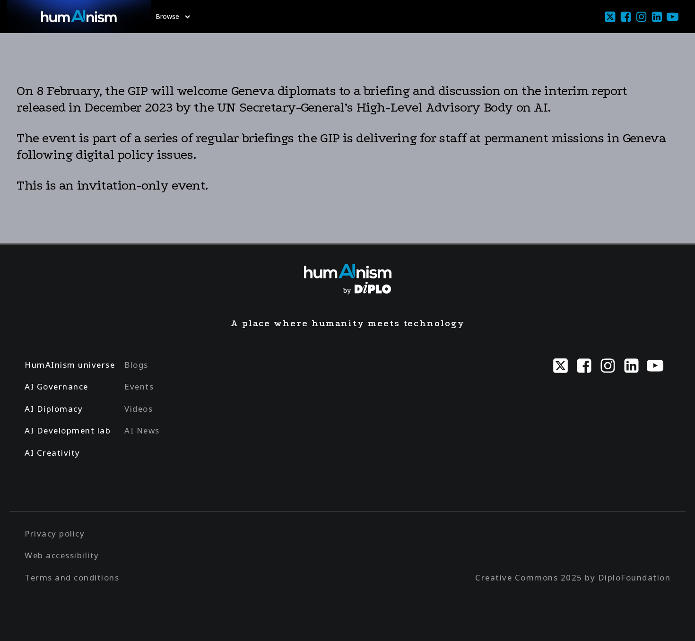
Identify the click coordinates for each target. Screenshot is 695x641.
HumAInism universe (70, 364)
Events (139, 386)
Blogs (136, 364)
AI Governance (56, 386)
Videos (138, 408)
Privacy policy (55, 533)
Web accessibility (62, 555)
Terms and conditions (72, 577)
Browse (167, 16)
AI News (142, 430)
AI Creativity (52, 452)
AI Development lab (68, 430)
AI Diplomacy (54, 408)
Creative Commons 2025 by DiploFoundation (572, 577)
